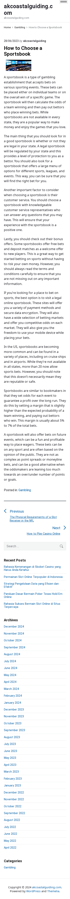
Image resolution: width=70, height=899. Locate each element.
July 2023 (10, 744)
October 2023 (12, 723)
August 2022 (12, 819)
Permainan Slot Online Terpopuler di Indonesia (33, 576)
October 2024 (12, 640)
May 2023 (10, 757)
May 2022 (10, 840)
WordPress (33, 891)
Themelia (53, 891)
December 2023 (14, 709)
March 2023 (11, 771)
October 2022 (12, 806)
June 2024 (10, 668)
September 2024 (14, 647)
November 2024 (14, 633)
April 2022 (10, 847)
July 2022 (10, 826)
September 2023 (14, 730)
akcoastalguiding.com (46, 887)
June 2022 (10, 833)
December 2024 (14, 626)
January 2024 (12, 702)
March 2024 (11, 688)
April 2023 (10, 764)
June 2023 (10, 751)
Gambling (24, 490)
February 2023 (13, 778)
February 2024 (13, 695)
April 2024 (10, 681)
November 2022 (14, 799)
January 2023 (12, 785)
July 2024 (10, 661)
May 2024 (10, 675)
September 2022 (14, 813)
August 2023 (12, 737)
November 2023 (14, 716)
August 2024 (12, 654)
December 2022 (14, 792)
